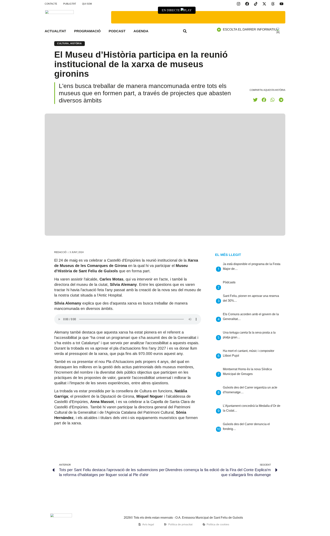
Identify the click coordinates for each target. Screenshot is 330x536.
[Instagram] (238, 4)
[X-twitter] (264, 4)
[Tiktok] (256, 4)
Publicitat (69, 3)
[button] (185, 31)
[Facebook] (247, 4)
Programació (87, 31)
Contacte (51, 3)
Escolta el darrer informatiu (250, 29)
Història (76, 43)
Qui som (87, 3)
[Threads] (273, 4)
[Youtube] (281, 4)
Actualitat (55, 31)
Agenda (140, 31)
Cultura (63, 43)
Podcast (117, 31)
